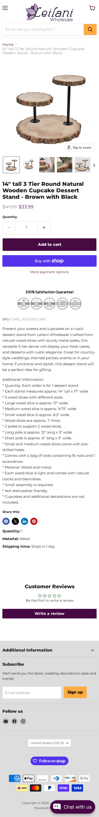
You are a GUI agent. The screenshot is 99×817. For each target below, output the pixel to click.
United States (47, 743)
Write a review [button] (49, 613)
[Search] (90, 29)
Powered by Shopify (49, 808)
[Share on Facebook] (6, 521)
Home (7, 44)
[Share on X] (15, 521)
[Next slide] (94, 165)
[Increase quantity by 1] (44, 227)
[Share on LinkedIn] (24, 521)
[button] (11, 165)
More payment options (49, 272)
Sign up (75, 692)
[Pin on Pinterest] (33, 521)
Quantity (9, 217)
